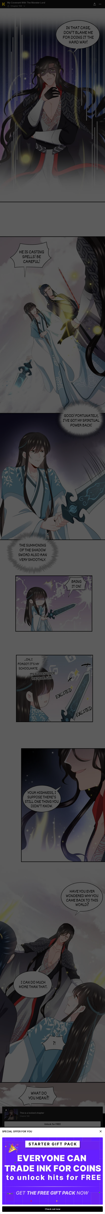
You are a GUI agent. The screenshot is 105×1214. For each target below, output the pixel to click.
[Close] (100, 1131)
